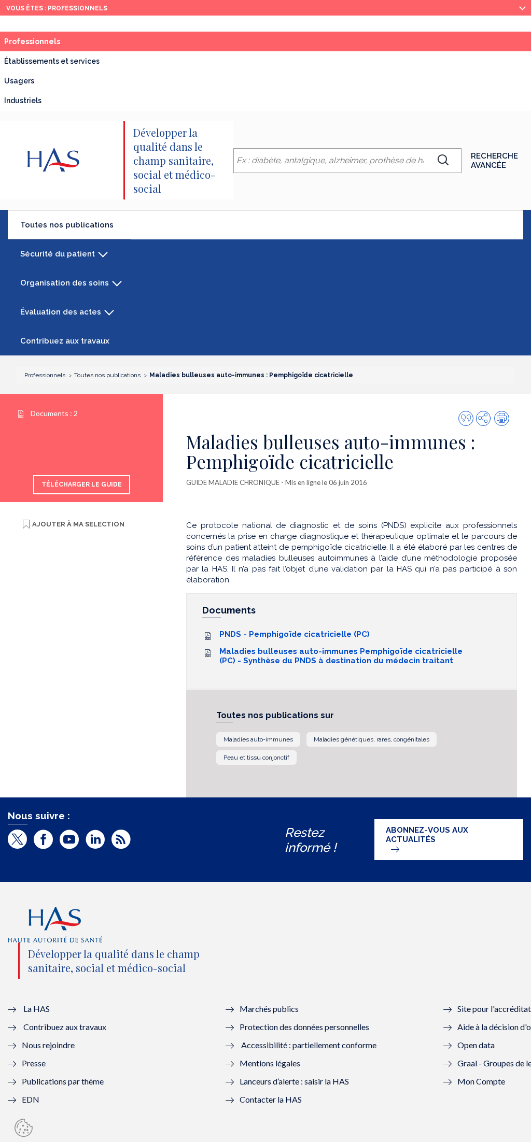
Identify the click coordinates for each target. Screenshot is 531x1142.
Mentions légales (270, 1063)
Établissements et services (52, 61)
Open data (476, 1045)
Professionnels (55, 44)
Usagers (19, 81)
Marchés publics (270, 1008)
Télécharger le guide (81, 484)
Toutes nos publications (75, 229)
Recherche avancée (494, 160)
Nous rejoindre (48, 1045)
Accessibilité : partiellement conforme (309, 1045)
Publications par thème (63, 1081)
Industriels (22, 100)
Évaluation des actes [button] (60, 312)
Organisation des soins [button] (64, 283)
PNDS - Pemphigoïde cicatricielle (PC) (294, 634)
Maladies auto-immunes (258, 739)
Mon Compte (481, 1081)
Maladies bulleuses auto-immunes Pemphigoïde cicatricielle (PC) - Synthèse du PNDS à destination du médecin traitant (341, 656)
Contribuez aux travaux (64, 341)
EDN (30, 1099)
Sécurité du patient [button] (57, 254)
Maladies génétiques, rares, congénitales (371, 739)
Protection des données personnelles (304, 1027)
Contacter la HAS (271, 1099)
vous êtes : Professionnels (56, 8)
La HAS (36, 1008)
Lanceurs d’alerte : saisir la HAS (294, 1081)
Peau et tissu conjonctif (256, 757)
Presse (34, 1063)
